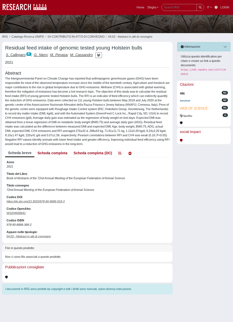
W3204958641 (16, 213)
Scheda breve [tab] (19, 153)
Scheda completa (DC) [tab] (93, 153)
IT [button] (208, 7)
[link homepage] (26, 7)
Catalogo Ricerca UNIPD (27, 36)
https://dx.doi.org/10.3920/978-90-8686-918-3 (36, 201)
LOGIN (224, 7)
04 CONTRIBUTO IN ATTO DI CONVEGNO (76, 36)
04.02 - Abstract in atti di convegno (130, 36)
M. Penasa (59, 55)
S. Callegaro (16, 55)
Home (140, 7)
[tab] (120, 153)
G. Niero (41, 55)
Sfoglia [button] (151, 7)
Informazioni (192, 46)
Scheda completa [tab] (52, 153)
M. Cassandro (81, 55)
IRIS (5, 36)
